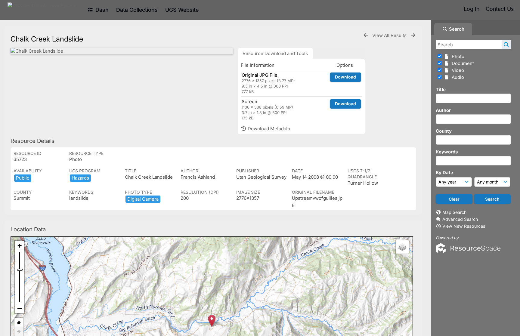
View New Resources (463, 226)
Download (345, 76)
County (444, 131)
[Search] (506, 44)
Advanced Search (460, 219)
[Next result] (413, 35)
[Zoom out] (19, 308)
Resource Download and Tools (275, 53)
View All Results (390, 35)
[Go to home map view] (18, 322)
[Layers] (402, 247)
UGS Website (182, 10)
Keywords (447, 152)
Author (443, 110)
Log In (471, 9)
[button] (211, 321)
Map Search (454, 212)
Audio (456, 77)
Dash (101, 10)
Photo (456, 56)
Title (441, 89)
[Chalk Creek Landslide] (122, 51)
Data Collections (137, 10)
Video (456, 70)
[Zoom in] (19, 245)
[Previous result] (366, 35)
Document (461, 63)
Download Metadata (268, 128)
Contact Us (500, 9)
